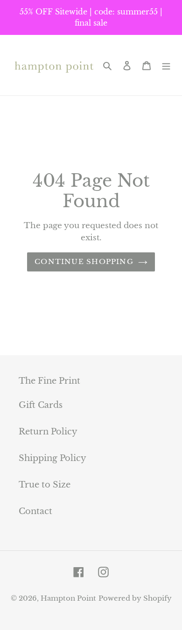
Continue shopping (84, 261)
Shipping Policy (52, 458)
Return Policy (48, 432)
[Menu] (166, 65)
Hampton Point (68, 598)
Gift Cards (41, 405)
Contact (35, 511)
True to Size (44, 485)
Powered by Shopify (135, 598)
